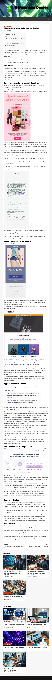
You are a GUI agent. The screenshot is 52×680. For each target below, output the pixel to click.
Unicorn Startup (7, 26)
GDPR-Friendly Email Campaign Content (15, 43)
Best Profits (7, 621)
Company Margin (31, 621)
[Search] (48, 19)
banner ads (9, 308)
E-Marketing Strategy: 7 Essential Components (14, 647)
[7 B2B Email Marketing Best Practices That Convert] (38, 615)
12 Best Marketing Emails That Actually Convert (37, 647)
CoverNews (30, 677)
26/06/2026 (11, 576)
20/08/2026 (11, 627)
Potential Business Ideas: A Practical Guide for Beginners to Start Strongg (14, 669)
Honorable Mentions (10, 45)
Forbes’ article (15, 405)
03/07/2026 (11, 671)
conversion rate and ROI (19, 415)
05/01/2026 (11, 599)
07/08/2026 (11, 648)
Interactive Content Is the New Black (14, 40)
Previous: (14, 546)
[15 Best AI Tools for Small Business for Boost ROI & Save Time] (14, 615)
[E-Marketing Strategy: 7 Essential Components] (14, 638)
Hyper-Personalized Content (12, 41)
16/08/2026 (35, 627)
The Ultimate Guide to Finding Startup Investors (13, 597)
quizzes (8, 370)
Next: (38, 545)
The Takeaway (9, 46)
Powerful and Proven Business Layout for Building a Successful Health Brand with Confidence (13, 573)
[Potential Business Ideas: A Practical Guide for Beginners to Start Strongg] (14, 659)
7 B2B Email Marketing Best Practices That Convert (36, 625)
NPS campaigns (8, 512)
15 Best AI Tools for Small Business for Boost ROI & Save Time (14, 625)
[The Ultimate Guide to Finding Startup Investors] (14, 587)
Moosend (27, 162)
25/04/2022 (9, 30)
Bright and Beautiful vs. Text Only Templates (15, 38)
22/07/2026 (35, 648)
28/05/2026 (35, 576)
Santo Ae (6, 576)
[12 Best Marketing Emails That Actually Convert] (38, 638)
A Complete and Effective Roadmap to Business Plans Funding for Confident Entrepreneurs (36, 573)
